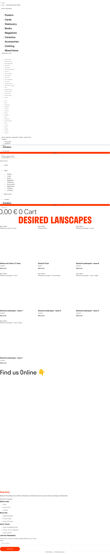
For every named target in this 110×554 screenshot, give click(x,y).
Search (55, 153)
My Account (7, 194)
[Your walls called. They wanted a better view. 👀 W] (13, 448)
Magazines (10, 180)
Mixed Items (11, 186)
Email (1, 540)
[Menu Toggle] (1, 149)
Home (6, 165)
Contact (6, 199)
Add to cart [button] (3, 268)
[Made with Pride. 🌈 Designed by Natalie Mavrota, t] (69, 386)
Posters (9, 174)
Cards (9, 176)
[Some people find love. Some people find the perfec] (40, 390)
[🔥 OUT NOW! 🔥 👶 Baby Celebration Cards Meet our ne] (69, 416)
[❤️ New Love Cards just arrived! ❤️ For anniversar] (13, 475)
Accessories (11, 184)
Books (9, 178)
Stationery (10, 182)
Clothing (9, 188)
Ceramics (10, 190)
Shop (5, 170)
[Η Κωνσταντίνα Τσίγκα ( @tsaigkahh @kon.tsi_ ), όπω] (40, 418)
